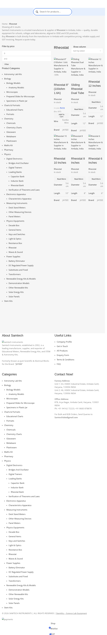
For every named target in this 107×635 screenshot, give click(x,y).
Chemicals (11, 123)
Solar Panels (14, 296)
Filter (7, 64)
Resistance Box (15, 243)
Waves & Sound (16, 252)
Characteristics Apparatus (20, 198)
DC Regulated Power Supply (21, 265)
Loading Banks (15, 172)
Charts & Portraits (12, 105)
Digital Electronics (14, 158)
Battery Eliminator (17, 261)
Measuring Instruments (16, 203)
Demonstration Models (19, 283)
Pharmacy (8, 149)
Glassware (11, 132)
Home (4, 23)
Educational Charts (14, 109)
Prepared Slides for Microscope (20, 96)
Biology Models (13, 83)
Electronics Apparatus (16, 194)
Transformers (15, 274)
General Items (15, 229)
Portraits (10, 114)
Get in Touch (62, 346)
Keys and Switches (17, 234)
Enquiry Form (63, 355)
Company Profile (64, 341)
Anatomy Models (16, 87)
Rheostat (12, 247)
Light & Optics (15, 238)
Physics (7, 154)
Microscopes (12, 92)
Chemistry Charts (14, 127)
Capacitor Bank (17, 176)
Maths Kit (8, 145)
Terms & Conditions (65, 359)
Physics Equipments (15, 221)
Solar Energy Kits (16, 292)
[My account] (102, 4)
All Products (62, 350)
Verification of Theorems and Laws (24, 189)
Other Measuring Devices (20, 212)
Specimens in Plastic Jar (16, 101)
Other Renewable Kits (18, 287)
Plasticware (11, 141)
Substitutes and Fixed (18, 270)
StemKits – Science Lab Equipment (71, 613)
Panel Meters (14, 216)
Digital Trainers (15, 167)
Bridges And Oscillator (19, 163)
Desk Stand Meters (17, 207)
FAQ (59, 364)
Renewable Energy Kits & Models (21, 278)
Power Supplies (13, 256)
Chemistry (8, 118)
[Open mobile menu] (3, 4)
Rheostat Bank (17, 185)
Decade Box (14, 225)
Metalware (11, 136)
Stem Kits (8, 301)
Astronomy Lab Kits (13, 74)
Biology (7, 78)
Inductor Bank (17, 181)
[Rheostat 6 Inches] (95, 142)
